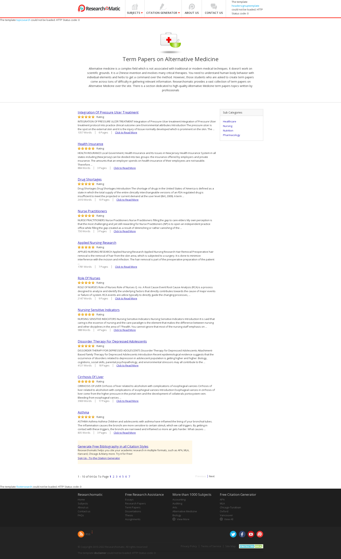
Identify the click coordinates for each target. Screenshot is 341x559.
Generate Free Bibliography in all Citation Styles (113, 446)
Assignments (133, 519)
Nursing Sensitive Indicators (99, 310)
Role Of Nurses (89, 278)
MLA (222, 503)
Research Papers (135, 503)
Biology (176, 515)
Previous (200, 476)
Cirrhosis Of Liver (91, 377)
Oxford (224, 511)
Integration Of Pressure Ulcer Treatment (108, 112)
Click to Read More (126, 132)
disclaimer (100, 553)
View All (228, 519)
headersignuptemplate (245, 5)
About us (83, 507)
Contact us (84, 511)
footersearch (24, 486)
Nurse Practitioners (92, 211)
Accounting (178, 499)
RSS (88, 534)
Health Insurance (90, 144)
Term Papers (133, 507)
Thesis (129, 515)
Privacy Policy (189, 546)
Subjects (83, 503)
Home (81, 499)
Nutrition (228, 130)
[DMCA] (251, 546)
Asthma (83, 412)
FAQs (81, 515)
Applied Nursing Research (97, 242)
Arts (174, 507)
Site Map (230, 546)
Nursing (227, 126)
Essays (129, 499)
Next (212, 476)
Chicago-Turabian (230, 507)
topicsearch (23, 20)
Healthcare (229, 121)
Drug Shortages (90, 179)
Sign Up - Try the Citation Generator (99, 458)
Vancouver (226, 515)
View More (183, 519)
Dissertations (133, 511)
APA (222, 499)
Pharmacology (231, 135)
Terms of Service (211, 546)
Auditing (177, 503)
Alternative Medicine (184, 511)
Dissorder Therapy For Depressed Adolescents (112, 341)
